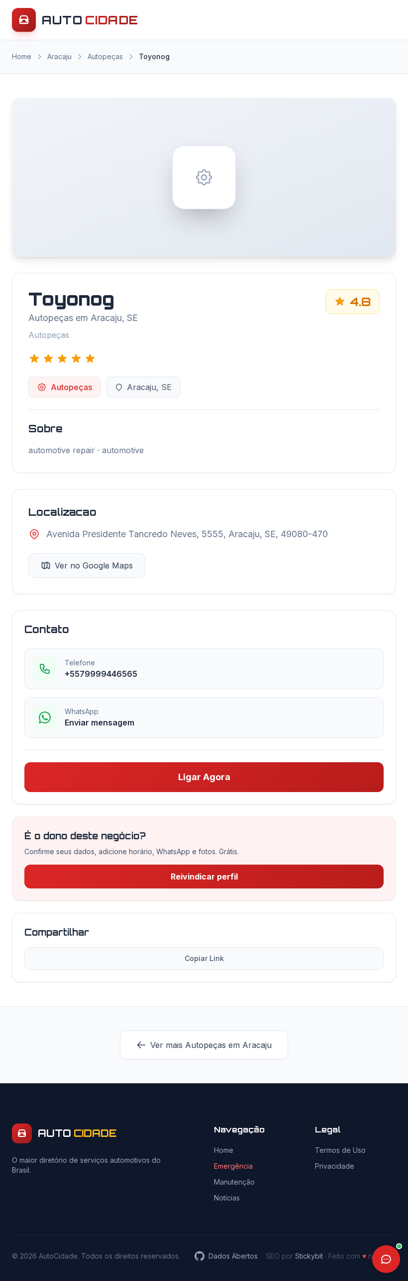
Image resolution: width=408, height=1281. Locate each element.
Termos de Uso (340, 1150)
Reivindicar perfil (204, 876)
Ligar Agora (204, 777)
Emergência (233, 1166)
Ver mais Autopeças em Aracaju (211, 1045)
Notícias (227, 1198)
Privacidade (334, 1166)
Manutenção (234, 1182)
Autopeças (105, 56)
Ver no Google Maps (94, 565)
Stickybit (309, 1256)
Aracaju (59, 56)
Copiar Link (204, 958)
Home (21, 56)
